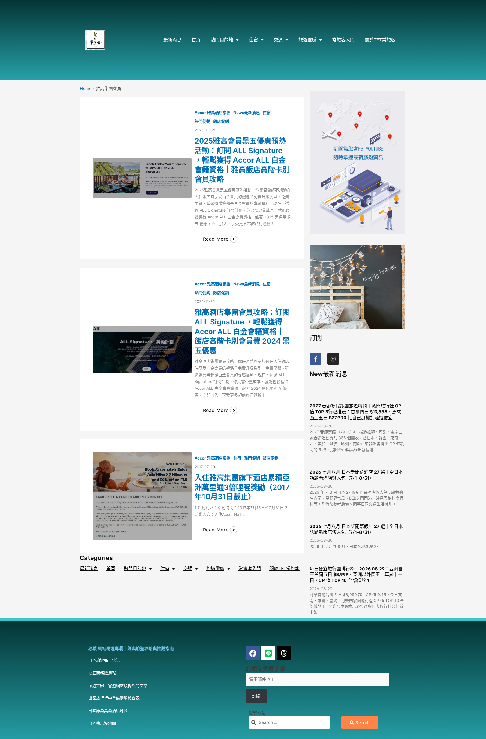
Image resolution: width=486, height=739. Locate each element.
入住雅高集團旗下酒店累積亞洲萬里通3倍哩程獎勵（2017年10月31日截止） (242, 487)
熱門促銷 (202, 121)
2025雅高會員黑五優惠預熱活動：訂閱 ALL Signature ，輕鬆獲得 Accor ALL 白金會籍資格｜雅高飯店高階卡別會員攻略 (242, 159)
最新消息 (172, 39)
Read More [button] (216, 239)
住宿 (253, 39)
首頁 (196, 39)
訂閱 (256, 696)
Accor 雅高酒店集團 (213, 112)
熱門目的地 (222, 39)
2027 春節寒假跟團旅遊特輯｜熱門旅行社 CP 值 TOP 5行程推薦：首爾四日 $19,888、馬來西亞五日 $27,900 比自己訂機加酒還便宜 (355, 411)
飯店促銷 (221, 121)
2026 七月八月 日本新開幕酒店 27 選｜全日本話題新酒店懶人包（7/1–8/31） (356, 475)
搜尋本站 (257, 712)
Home (86, 88)
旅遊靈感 (307, 39)
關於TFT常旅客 (380, 39)
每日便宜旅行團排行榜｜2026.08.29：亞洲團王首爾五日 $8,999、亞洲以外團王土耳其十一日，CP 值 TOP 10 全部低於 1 (356, 574)
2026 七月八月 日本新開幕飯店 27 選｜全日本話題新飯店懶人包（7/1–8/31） (356, 529)
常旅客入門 (343, 39)
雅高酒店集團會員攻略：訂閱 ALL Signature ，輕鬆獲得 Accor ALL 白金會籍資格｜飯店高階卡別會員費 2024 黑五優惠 (242, 331)
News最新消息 (246, 112)
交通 (278, 39)
